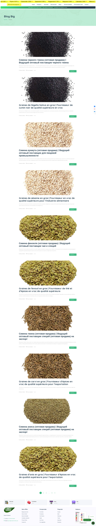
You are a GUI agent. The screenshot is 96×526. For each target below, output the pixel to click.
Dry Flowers (42, 515)
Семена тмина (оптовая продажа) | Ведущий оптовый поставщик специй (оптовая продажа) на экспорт (46, 336)
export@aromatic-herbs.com (12, 520)
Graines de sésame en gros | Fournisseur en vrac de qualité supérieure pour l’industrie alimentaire (47, 199)
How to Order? (24, 513)
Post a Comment (30, 70)
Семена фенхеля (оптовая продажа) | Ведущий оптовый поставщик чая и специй (44, 244)
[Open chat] (93, 523)
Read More (72, 71)
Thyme (59, 518)
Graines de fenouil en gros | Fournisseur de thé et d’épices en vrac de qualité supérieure (45, 289)
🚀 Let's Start (92, 519)
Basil (58, 513)
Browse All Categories (14, 4)
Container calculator (25, 518)
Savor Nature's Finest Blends (48, 7)
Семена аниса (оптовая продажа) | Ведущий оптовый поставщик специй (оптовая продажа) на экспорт (46, 429)
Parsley (59, 511)
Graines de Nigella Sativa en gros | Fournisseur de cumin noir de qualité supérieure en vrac (46, 106)
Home (6, 19)
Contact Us (24, 522)
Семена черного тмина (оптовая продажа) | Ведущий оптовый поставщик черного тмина (44, 61)
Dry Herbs (41, 511)
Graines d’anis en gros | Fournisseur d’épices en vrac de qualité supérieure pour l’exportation (47, 476)
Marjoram (59, 515)
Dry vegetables (42, 522)
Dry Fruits (41, 520)
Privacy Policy (24, 520)
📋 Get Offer (92, 516)
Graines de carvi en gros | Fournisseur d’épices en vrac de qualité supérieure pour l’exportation (45, 383)
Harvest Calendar (25, 515)
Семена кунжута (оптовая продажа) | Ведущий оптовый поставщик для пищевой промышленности (44, 153)
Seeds (35, 70)
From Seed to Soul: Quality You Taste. (60, 7)
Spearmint (59, 520)
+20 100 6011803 (11, 518)
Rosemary (59, 522)
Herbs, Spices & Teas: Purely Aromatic (34, 7)
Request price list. (25, 511)
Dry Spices (42, 513)
